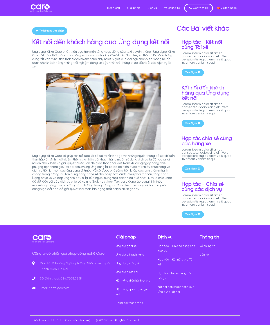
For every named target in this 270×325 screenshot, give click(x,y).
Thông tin (209, 237)
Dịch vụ (152, 8)
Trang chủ (113, 8)
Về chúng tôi (172, 8)
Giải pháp (133, 8)
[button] (198, 8)
